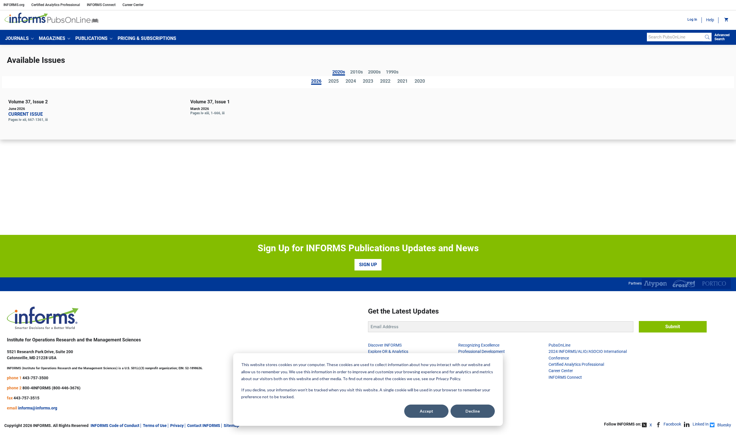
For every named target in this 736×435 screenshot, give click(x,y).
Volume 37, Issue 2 (28, 102)
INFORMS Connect (101, 5)
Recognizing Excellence (478, 345)
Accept (426, 411)
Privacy (177, 425)
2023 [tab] (368, 82)
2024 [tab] (351, 82)
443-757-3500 (35, 378)
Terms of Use (155, 425)
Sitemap (231, 425)
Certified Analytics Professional (55, 5)
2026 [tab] (316, 82)
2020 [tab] (420, 82)
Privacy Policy (448, 378)
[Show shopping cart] (726, 20)
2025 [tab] (333, 82)
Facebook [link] (672, 424)
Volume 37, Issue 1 (210, 102)
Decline (472, 411)
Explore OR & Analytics (388, 351)
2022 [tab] (385, 82)
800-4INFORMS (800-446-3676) (51, 388)
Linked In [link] (701, 424)
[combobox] (675, 37)
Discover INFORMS (385, 345)
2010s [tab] (356, 72)
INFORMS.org (13, 5)
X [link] (650, 425)
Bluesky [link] (724, 425)
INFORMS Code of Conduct (115, 425)
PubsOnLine (559, 345)
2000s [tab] (374, 72)
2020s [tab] (338, 72)
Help (710, 20)
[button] (19, 38)
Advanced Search (722, 37)
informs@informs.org (37, 408)
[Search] (707, 37)
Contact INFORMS (203, 425)
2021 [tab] (402, 82)
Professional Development (481, 351)
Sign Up (368, 264)
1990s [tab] (392, 72)
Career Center (132, 5)
